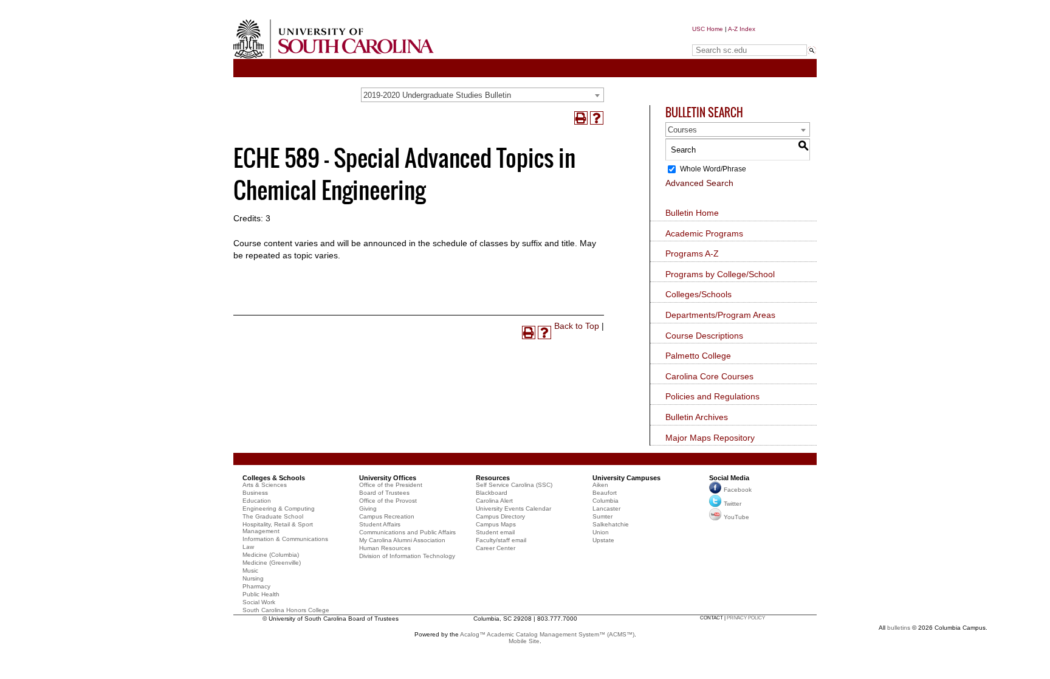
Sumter (602, 516)
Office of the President (390, 484)
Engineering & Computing (278, 508)
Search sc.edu (723, 38)
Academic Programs (704, 233)
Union (600, 532)
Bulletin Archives (696, 417)
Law (248, 546)
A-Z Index (741, 29)
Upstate (603, 540)
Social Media (729, 477)
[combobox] (482, 95)
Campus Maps (496, 524)
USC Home (707, 29)
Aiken (600, 484)
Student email (495, 532)
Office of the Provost (388, 500)
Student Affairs (379, 524)
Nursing (253, 578)
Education (256, 500)
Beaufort (604, 492)
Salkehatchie (610, 524)
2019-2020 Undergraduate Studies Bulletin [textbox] (437, 95)
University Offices (387, 477)
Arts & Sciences (264, 484)
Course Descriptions (704, 335)
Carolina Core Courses (709, 376)
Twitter (732, 503)
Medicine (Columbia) (270, 554)
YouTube (736, 517)
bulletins (898, 627)
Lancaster (606, 508)
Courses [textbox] (682, 129)
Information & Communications (285, 539)
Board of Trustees (384, 492)
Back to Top (576, 326)
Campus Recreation (386, 516)
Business (255, 492)
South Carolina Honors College (285, 610)
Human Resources (385, 548)
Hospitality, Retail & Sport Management (277, 527)
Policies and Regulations (712, 396)
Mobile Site (524, 641)
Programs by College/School (720, 274)
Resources (493, 477)
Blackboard (491, 492)
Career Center (495, 548)
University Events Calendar (513, 508)
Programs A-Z (692, 253)
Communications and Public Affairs (407, 532)
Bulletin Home (692, 213)
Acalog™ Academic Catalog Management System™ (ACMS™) (547, 634)
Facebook (738, 489)
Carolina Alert (494, 500)
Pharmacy (256, 586)
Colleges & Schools (273, 477)
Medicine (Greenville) (271, 562)
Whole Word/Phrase (713, 169)
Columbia (605, 500)
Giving (368, 508)
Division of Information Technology (407, 556)
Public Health (261, 594)
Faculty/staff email (501, 540)
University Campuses (626, 477)
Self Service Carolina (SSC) (514, 484)
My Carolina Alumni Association (402, 540)
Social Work (258, 602)
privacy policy (746, 618)
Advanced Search (699, 183)
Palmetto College (698, 355)
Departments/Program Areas (720, 315)
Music (250, 570)
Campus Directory (500, 516)
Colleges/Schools (698, 294)
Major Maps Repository (710, 438)
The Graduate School (272, 516)
